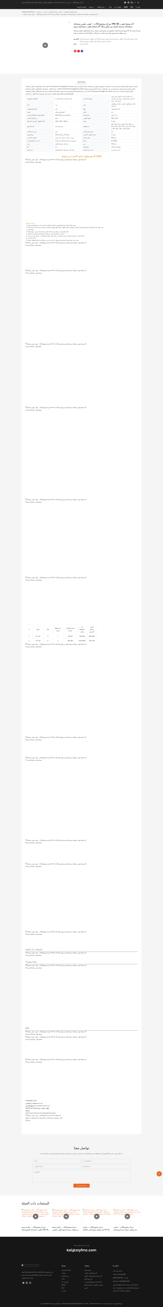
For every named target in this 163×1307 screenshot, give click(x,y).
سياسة (111, 1304)
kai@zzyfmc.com (81, 1250)
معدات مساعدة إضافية (55, 12)
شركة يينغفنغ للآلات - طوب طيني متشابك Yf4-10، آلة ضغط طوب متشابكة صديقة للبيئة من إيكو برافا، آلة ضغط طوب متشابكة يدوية (60, 14)
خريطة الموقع (119, 1304)
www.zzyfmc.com (96, 1304)
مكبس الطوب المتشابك (70, 12)
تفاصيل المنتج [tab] (81, 82)
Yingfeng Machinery (28, 12)
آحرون (45, 12)
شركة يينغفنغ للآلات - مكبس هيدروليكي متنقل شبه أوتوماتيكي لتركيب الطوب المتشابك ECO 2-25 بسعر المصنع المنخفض (126, 1228)
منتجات (39, 12)
